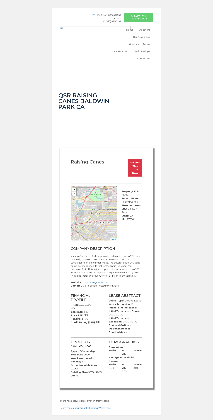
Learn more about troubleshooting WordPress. (85, 408)
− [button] (74, 193)
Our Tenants (120, 51)
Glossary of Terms (139, 44)
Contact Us (143, 58)
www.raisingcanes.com (95, 282)
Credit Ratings (141, 51)
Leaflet (113, 239)
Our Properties (141, 37)
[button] (138, 17)
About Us (144, 29)
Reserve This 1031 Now (135, 168)
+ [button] (74, 189)
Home (129, 29)
